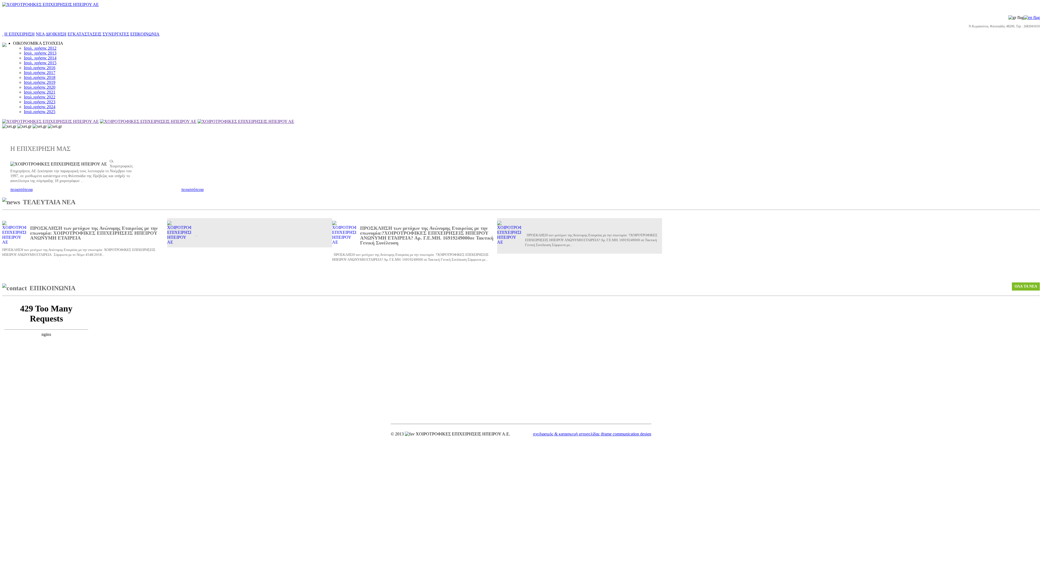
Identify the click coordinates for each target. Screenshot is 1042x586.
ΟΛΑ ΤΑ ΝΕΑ (1026, 286)
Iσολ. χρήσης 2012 (40, 48)
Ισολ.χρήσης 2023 (39, 102)
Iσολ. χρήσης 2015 (40, 62)
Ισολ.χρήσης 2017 (39, 72)
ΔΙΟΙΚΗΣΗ (56, 34)
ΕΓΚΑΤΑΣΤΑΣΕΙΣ (84, 34)
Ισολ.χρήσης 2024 (39, 106)
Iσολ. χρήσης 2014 (40, 58)
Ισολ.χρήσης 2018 (39, 77)
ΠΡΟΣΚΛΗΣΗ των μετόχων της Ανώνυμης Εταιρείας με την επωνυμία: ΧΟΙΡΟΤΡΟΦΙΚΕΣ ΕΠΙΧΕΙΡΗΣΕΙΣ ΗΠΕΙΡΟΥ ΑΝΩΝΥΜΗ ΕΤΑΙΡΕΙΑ (94, 233)
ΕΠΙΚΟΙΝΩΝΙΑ (145, 34)
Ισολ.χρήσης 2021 (39, 92)
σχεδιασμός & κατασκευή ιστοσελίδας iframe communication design (592, 434)
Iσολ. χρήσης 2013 (40, 53)
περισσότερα (21, 189)
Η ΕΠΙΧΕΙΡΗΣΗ (19, 34)
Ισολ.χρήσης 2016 (39, 67)
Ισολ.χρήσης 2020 (39, 87)
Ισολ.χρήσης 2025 (39, 111)
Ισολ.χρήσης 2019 (39, 82)
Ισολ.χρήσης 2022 (39, 97)
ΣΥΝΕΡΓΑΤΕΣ (116, 34)
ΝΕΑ (40, 34)
